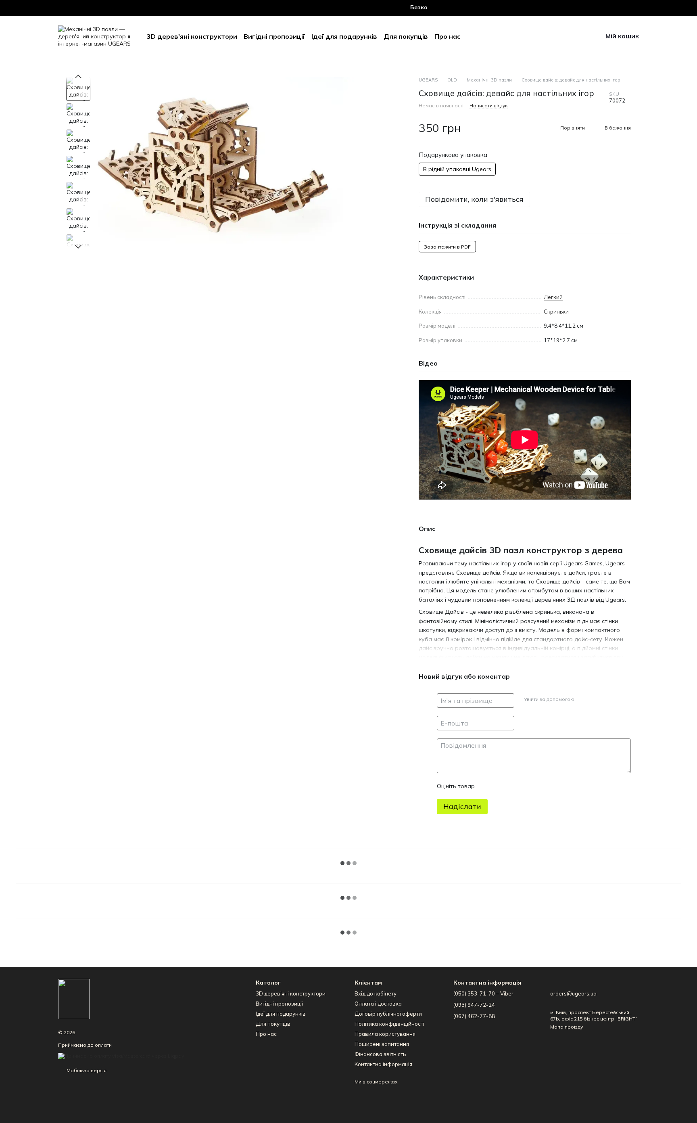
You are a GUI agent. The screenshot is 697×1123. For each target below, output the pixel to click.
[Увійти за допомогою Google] (596, 699)
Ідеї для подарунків (344, 36)
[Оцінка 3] (513, 786)
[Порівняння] (574, 36)
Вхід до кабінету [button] (375, 993)
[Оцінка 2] (501, 786)
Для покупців (406, 36)
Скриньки (556, 311)
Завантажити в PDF (447, 247)
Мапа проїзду (566, 1027)
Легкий (553, 297)
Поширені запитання (382, 1044)
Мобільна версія (85, 1070)
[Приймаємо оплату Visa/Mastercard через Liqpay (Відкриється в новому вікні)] (121, 1055)
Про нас (447, 36)
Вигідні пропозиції (274, 36)
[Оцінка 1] (488, 786)
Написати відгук (489, 105)
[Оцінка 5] (539, 786)
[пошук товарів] (532, 36)
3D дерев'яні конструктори (192, 36)
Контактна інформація (383, 1064)
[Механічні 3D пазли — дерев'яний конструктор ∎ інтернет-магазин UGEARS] (74, 998)
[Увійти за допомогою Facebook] (583, 699)
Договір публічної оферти (388, 1013)
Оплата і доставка (378, 1003)
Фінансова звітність (380, 1054)
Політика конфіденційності (389, 1024)
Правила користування (385, 1034)
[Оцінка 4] (526, 786)
